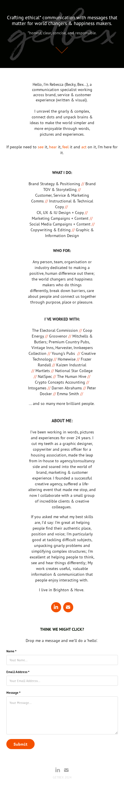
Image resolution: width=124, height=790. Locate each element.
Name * (11, 651)
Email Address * (17, 672)
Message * (13, 692)
